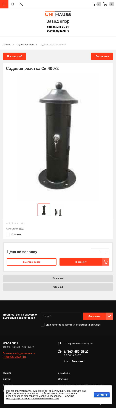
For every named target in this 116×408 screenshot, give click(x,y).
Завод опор (58, 21)
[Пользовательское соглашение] (45, 399)
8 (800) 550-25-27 (58, 27)
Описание (58, 278)
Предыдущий (14, 56)
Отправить (94, 316)
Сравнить (16, 234)
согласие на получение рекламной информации (76, 324)
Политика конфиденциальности (19, 353)
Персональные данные (14, 357)
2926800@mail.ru (58, 30)
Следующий (102, 56)
